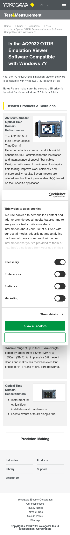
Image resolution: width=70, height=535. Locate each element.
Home (7, 26)
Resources (34, 26)
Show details (49, 314)
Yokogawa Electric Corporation (35, 499)
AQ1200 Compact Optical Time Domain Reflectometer (17, 124)
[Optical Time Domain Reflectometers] (49, 392)
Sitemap (35, 520)
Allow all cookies (35, 326)
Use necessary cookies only (35, 337)
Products (42, 460)
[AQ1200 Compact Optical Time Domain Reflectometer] (49, 128)
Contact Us (12, 478)
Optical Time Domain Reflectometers (15, 389)
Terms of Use (35, 512)
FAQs (47, 26)
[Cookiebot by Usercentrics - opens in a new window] (49, 195)
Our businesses (35, 503)
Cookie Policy (35, 516)
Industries (12, 460)
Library (19, 26)
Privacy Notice (35, 507)
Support (42, 469)
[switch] (60, 274)
